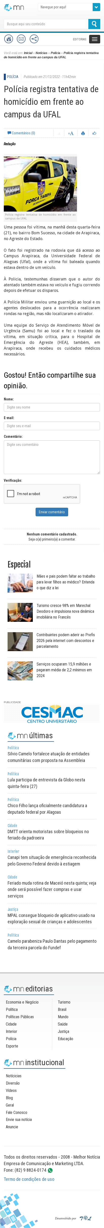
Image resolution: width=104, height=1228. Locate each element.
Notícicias (13, 1075)
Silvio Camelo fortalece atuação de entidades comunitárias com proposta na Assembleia (49, 754)
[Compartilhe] (94, 133)
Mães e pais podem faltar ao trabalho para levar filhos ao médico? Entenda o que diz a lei (66, 582)
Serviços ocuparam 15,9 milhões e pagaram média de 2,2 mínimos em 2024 (64, 670)
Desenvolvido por (65, 1218)
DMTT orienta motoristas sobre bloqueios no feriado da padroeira (48, 832)
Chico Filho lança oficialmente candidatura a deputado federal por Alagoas (47, 806)
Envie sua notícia (19, 1119)
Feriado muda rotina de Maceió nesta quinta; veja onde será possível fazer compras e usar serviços (52, 887)
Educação (65, 1038)
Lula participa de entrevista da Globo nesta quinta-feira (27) (46, 780)
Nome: (9, 399)
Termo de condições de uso (29, 1179)
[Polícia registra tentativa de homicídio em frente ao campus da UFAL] (40, 183)
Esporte (12, 1046)
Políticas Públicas (20, 1016)
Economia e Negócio (22, 1002)
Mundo (63, 1016)
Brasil (62, 1009)
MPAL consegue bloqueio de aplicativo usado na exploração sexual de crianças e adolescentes (51, 916)
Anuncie (12, 1126)
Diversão (13, 1083)
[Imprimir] (83, 133)
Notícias (41, 53)
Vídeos (11, 1090)
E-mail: (9, 418)
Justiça (63, 1031)
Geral (10, 1105)
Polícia (55, 53)
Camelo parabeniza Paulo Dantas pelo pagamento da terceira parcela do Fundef (52, 941)
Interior (11, 1031)
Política (12, 1009)
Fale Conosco (16, 1112)
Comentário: (13, 436)
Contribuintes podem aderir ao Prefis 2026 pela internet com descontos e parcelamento (66, 640)
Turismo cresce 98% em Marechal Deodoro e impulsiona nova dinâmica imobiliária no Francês (65, 611)
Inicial (28, 53)
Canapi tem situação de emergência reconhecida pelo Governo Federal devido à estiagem (52, 857)
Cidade (11, 1024)
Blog (9, 1097)
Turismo (64, 1002)
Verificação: (13, 480)
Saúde (63, 1024)
